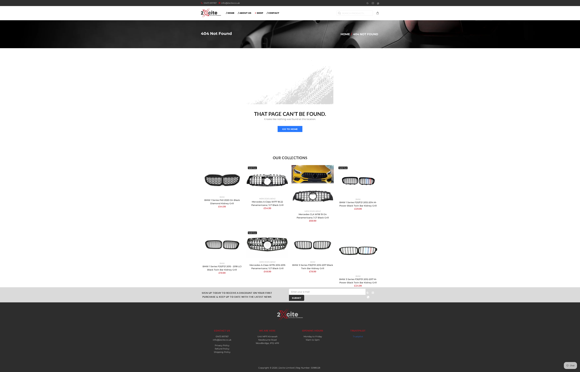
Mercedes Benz (267, 199)
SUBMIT (296, 298)
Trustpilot (358, 336)
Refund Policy (222, 348)
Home (345, 34)
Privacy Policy (222, 345)
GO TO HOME (290, 129)
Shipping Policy (222, 352)
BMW (222, 197)
